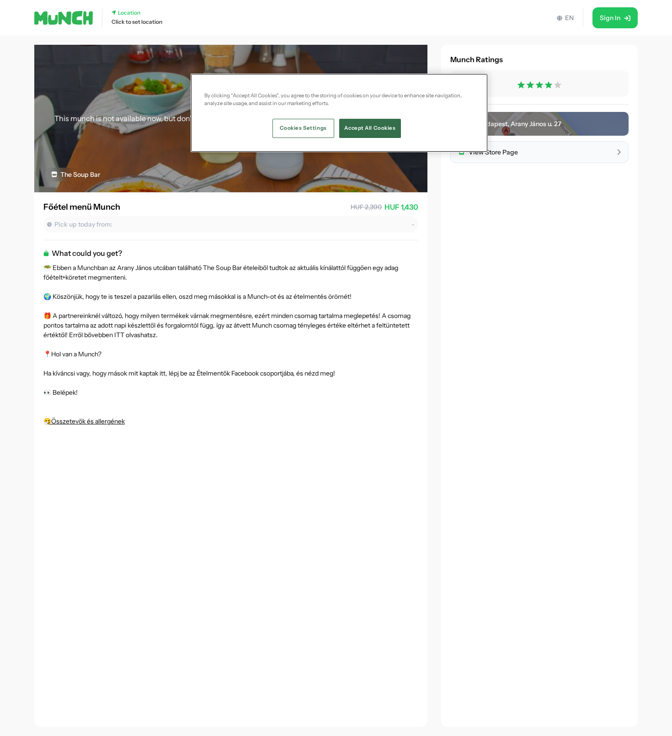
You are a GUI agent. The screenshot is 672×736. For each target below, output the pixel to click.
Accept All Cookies (369, 128)
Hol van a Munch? (76, 354)
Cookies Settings (303, 128)
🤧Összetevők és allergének (84, 421)
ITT (119, 335)
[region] (339, 113)
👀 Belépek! (60, 392)
